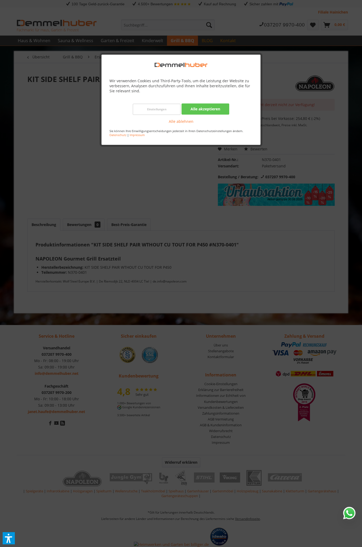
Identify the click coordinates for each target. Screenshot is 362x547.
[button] (9, 538)
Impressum (137, 135)
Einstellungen (156, 109)
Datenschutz (117, 135)
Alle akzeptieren (205, 108)
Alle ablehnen (181, 121)
